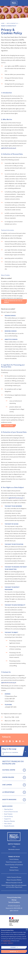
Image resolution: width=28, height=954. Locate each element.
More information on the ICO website (13, 301)
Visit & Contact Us (12, 23)
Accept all (13, 951)
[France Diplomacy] (14, 921)
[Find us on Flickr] (23, 741)
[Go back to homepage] (14, 3)
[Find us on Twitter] (13, 741)
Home (3, 23)
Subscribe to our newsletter (10, 752)
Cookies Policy (6, 941)
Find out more (8, 426)
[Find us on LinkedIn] (20, 741)
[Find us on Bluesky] (3, 741)
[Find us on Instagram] (7, 741)
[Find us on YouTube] (16, 741)
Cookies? (13, 947)
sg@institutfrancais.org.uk (8, 148)
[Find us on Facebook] (10, 741)
